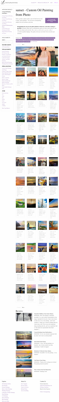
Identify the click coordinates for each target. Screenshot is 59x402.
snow (55, 105)
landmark (40, 233)
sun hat (18, 172)
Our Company (24, 383)
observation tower (20, 278)
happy (40, 129)
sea (20, 233)
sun (42, 152)
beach (18, 235)
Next (24, 44)
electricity (42, 173)
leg (53, 233)
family (3, 99)
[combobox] (7, 42)
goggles (40, 170)
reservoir (40, 303)
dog (2, 97)
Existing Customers (44, 387)
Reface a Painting (5, 77)
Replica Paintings (5, 82)
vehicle (32, 296)
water (20, 78)
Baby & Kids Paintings (7, 389)
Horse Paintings (5, 397)
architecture (41, 239)
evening (29, 237)
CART (56, 2)
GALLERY (33, 2)
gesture (40, 128)
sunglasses (41, 169)
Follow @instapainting (45, 391)
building (40, 79)
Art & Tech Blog (24, 390)
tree (28, 79)
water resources (19, 103)
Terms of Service (25, 387)
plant (33, 78)
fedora (20, 169)
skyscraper (42, 78)
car (42, 170)
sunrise (54, 86)
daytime (53, 300)
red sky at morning (31, 107)
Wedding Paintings (6, 390)
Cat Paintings (5, 396)
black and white (5, 93)
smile (42, 168)
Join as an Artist (5, 401)
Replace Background (6, 80)
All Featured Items (6, 47)
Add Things (4, 70)
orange (18, 82)
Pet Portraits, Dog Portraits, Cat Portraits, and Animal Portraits (6, 54)
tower (42, 83)
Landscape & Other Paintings (8, 392)
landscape (52, 88)
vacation (40, 278)
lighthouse (19, 274)
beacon (18, 275)
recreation (31, 300)
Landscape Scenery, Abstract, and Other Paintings (6, 59)
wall (42, 105)
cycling (29, 296)
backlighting (30, 235)
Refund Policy (24, 389)
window (54, 172)
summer (51, 237)
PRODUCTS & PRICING (43, 2)
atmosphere (19, 79)
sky (22, 78)
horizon (29, 85)
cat (2, 94)
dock (18, 259)
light (29, 103)
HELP (51, 2)
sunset (18, 83)
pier (44, 253)
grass (54, 128)
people (44, 274)
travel (18, 170)
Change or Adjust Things (7, 71)
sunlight (21, 82)
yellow (29, 256)
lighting (51, 170)
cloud (18, 78)
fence (40, 105)
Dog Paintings (5, 394)
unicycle (31, 295)
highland (51, 107)
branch (40, 192)
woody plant (52, 235)
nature (18, 81)
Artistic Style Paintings (6, 68)
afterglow (21, 81)
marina (19, 253)
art (44, 104)
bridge (29, 169)
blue (55, 280)
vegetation (54, 277)
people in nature (42, 125)
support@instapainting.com (46, 385)
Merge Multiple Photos (6, 73)
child (3, 96)
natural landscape (31, 126)
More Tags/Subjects (6, 108)
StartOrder (51, 20)
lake (42, 150)
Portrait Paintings (5, 51)
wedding (3, 105)
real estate (4, 102)
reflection (29, 257)
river (44, 295)
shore (20, 235)
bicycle (29, 299)
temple (43, 234)
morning (31, 231)
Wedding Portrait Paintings (7, 63)
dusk (29, 83)
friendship (41, 280)
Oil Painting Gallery (6, 383)
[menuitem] (33, 2)
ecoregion (18, 129)
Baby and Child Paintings (7, 62)
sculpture (18, 299)
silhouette (18, 297)
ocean (18, 234)
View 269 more (33, 41)
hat (17, 169)
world (40, 104)
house (3, 101)
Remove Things (5, 79)
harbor (18, 256)
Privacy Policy (24, 385)
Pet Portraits (4, 385)
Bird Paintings (5, 399)
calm (29, 255)
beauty (51, 234)
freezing (54, 108)
